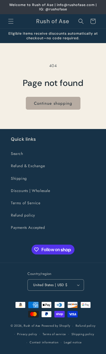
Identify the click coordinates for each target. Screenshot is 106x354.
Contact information (44, 342)
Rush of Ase (32, 325)
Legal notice (73, 342)
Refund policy (23, 215)
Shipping (19, 178)
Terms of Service (25, 203)
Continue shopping (53, 103)
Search (17, 153)
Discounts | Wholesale (30, 190)
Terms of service (54, 334)
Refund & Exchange (28, 166)
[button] (11, 21)
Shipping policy (82, 334)
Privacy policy (27, 334)
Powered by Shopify (56, 325)
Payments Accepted (28, 227)
